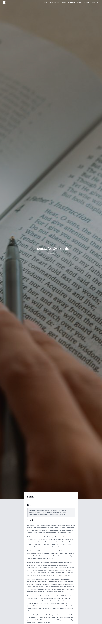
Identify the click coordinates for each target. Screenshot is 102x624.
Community (71, 2)
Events (64, 2)
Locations (86, 2)
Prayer (79, 2)
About (45, 2)
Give (93, 2)
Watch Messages (54, 2)
